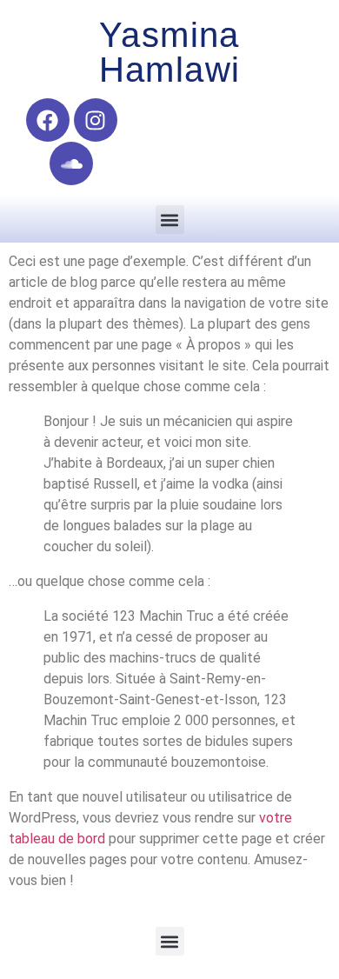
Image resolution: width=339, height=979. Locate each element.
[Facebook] (48, 120)
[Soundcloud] (71, 163)
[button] (170, 219)
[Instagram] (95, 120)
